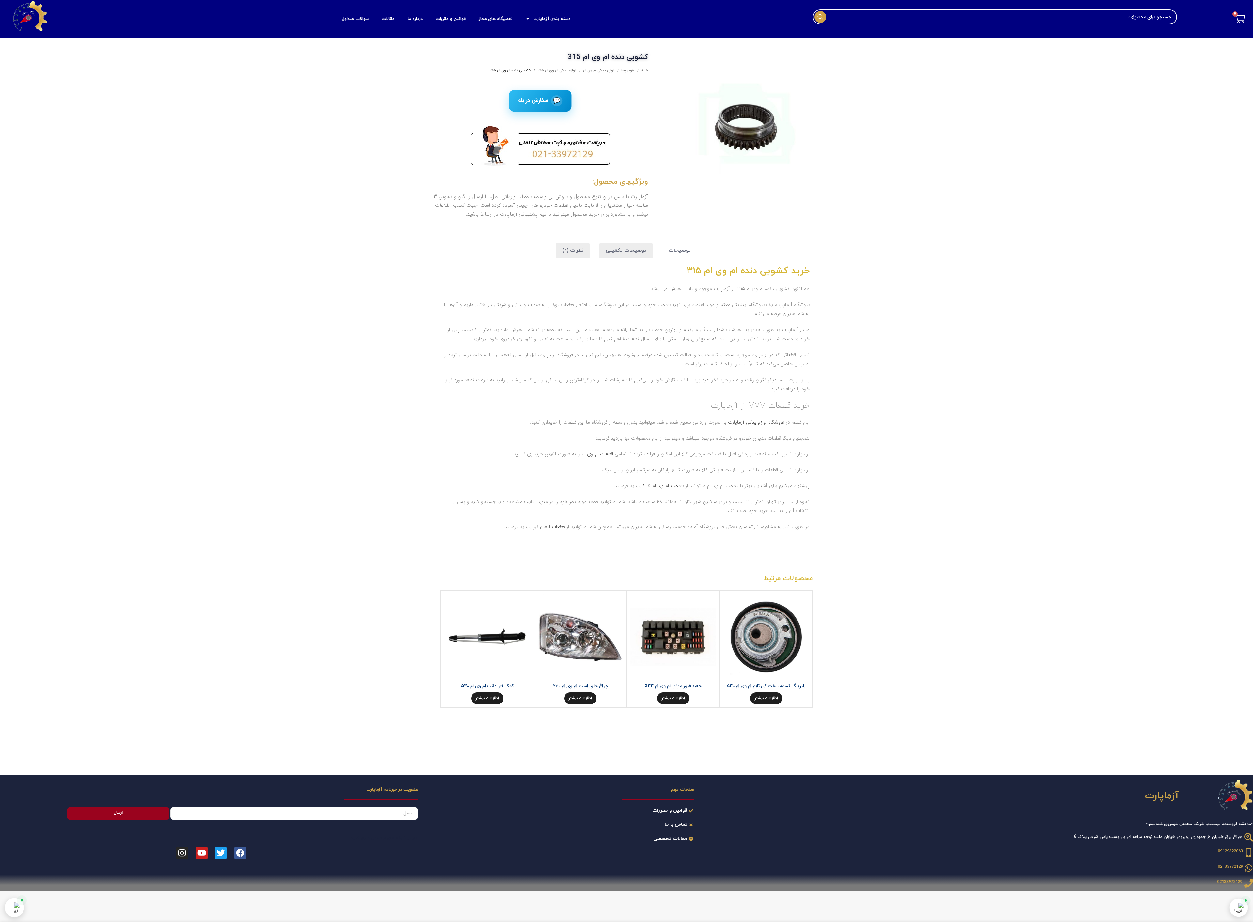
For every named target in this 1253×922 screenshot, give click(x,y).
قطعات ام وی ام (598, 454)
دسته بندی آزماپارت (551, 19)
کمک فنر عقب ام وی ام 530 (487, 685)
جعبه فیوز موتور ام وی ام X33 (673, 685)
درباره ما (415, 19)
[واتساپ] (1238, 907)
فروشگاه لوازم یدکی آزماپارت (756, 422)
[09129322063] (1248, 852)
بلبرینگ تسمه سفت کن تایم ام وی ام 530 (766, 685)
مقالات (388, 19)
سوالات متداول (355, 19)
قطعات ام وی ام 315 (663, 486)
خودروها (627, 70)
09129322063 (1230, 851)
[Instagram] (182, 853)
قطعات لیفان (552, 527)
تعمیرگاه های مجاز (496, 19)
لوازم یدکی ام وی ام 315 (556, 70)
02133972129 (1230, 866)
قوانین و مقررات (451, 19)
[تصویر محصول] (766, 637)
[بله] (14, 908)
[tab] (679, 250)
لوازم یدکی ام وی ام (598, 70)
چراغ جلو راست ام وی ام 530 (580, 685)
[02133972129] (1248, 868)
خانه (644, 70)
